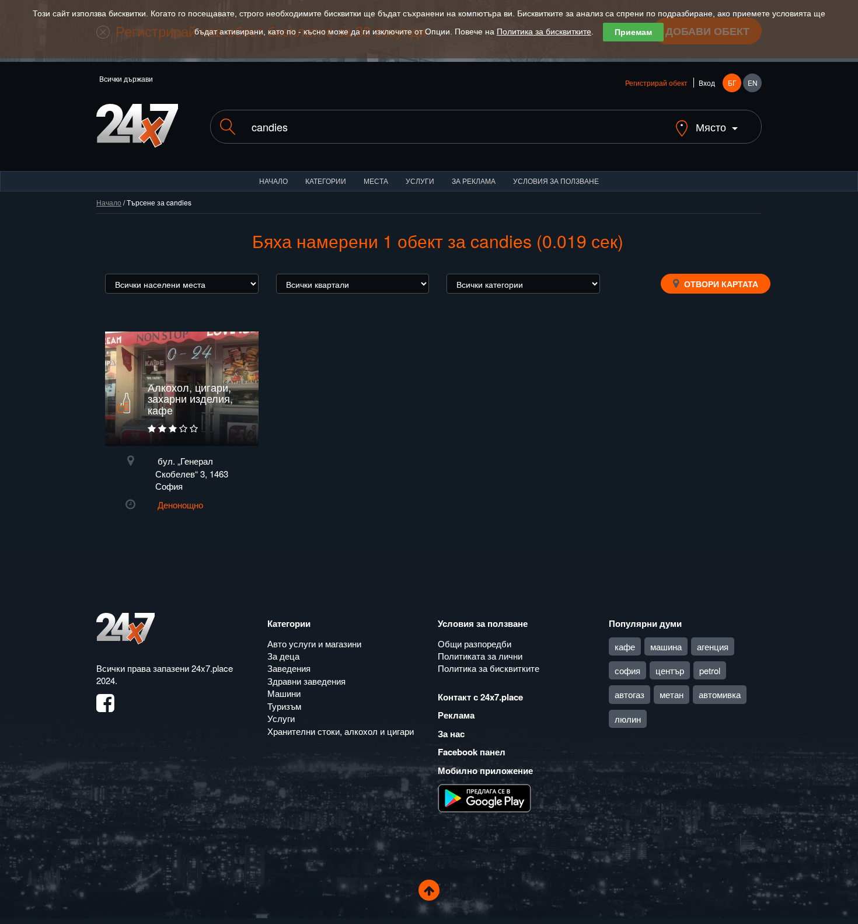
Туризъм (284, 706)
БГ (732, 83)
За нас (451, 733)
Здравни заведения (306, 681)
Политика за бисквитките (544, 31)
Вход (707, 83)
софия (627, 670)
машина (666, 646)
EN (753, 83)
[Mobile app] (484, 797)
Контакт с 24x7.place (480, 697)
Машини (284, 693)
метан (671, 694)
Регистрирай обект (656, 83)
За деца (283, 656)
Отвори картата (720, 284)
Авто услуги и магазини (314, 643)
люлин (628, 719)
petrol (709, 670)
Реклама (456, 715)
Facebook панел (471, 751)
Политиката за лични (480, 656)
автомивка (720, 694)
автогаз (629, 694)
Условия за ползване (556, 181)
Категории (325, 181)
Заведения (289, 668)
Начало (273, 181)
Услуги (420, 181)
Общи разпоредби (474, 643)
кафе (625, 646)
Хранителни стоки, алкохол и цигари (340, 731)
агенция (712, 646)
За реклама (474, 181)
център (669, 670)
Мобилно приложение (485, 770)
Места (376, 181)
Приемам (633, 32)
